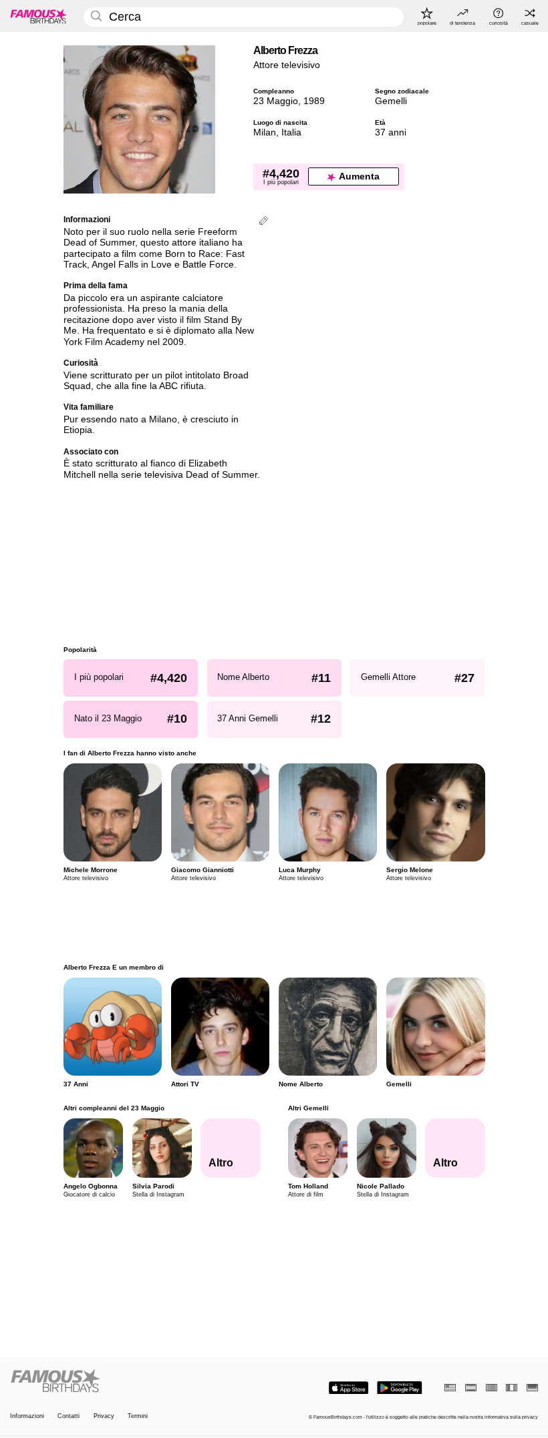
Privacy (104, 1416)
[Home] (139, 1381)
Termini (138, 1416)
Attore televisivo (286, 65)
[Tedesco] (532, 1387)
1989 (314, 101)
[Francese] (511, 1387)
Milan (264, 132)
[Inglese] (450, 1387)
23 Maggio (275, 101)
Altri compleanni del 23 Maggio (113, 1108)
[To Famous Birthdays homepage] (38, 16)
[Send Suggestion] (263, 222)
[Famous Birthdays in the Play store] (399, 1388)
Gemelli (391, 101)
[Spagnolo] (470, 1387)
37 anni (390, 132)
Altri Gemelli (307, 1108)
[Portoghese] (491, 1387)
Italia (291, 132)
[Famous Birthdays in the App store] (348, 1388)
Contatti (68, 1416)
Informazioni (27, 1416)
